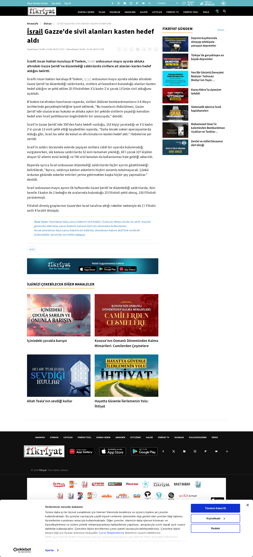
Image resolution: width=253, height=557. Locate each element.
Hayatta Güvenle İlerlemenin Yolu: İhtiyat (122, 404)
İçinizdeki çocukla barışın (47, 340)
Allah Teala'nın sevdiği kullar (49, 401)
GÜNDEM (54, 437)
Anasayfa (32, 23)
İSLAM (102, 12)
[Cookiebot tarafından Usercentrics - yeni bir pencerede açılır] (22, 550)
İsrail (35, 31)
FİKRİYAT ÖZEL (190, 12)
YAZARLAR (114, 12)
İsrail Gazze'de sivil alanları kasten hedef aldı (84, 23)
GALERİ (143, 12)
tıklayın (80, 234)
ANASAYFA (40, 437)
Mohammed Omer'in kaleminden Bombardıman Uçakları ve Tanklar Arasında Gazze (208, 128)
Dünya (48, 23)
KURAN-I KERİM (103, 437)
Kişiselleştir (214, 518)
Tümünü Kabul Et (215, 508)
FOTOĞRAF (135, 437)
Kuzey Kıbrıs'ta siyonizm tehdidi (206, 92)
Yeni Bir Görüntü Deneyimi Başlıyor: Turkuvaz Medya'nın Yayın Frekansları (207, 76)
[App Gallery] (127, 269)
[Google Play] (107, 269)
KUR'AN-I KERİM (86, 12)
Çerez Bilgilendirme (112, 532)
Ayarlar (49, 550)
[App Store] (87, 269)
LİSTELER (157, 12)
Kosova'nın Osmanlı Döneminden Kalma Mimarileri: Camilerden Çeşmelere (126, 343)
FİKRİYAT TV (172, 12)
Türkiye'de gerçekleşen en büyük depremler (207, 57)
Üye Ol (67, 3)
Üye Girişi (56, 3)
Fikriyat (43, 470)
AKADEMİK (130, 12)
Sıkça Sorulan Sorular (37, 3)
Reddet (215, 528)
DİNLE (206, 12)
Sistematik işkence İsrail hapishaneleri (206, 109)
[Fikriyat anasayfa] (59, 266)
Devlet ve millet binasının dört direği (207, 143)
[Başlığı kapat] (247, 505)
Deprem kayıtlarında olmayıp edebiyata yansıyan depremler (204, 42)
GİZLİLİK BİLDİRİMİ (198, 437)
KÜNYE (215, 437)
